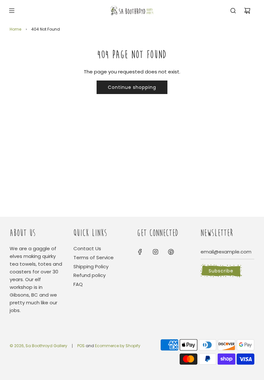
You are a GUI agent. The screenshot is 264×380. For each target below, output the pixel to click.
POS (81, 345)
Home (15, 29)
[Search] (233, 11)
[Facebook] (140, 252)
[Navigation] (12, 11)
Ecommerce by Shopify (117, 345)
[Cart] (247, 11)
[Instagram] (155, 252)
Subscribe (221, 271)
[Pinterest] (171, 252)
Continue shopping (132, 87)
